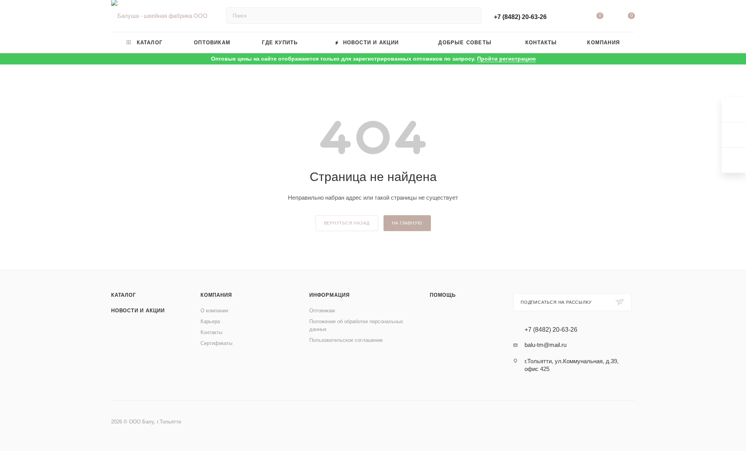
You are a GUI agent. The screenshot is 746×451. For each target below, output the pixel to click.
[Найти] (471, 15)
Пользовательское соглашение (346, 340)
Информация (329, 295)
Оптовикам (322, 310)
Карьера (210, 321)
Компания (216, 295)
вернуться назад (347, 223)
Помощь (443, 295)
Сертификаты (216, 343)
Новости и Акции (138, 310)
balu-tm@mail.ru (545, 344)
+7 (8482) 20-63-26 (520, 17)
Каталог (123, 295)
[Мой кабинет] (568, 17)
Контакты (211, 332)
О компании (214, 310)
